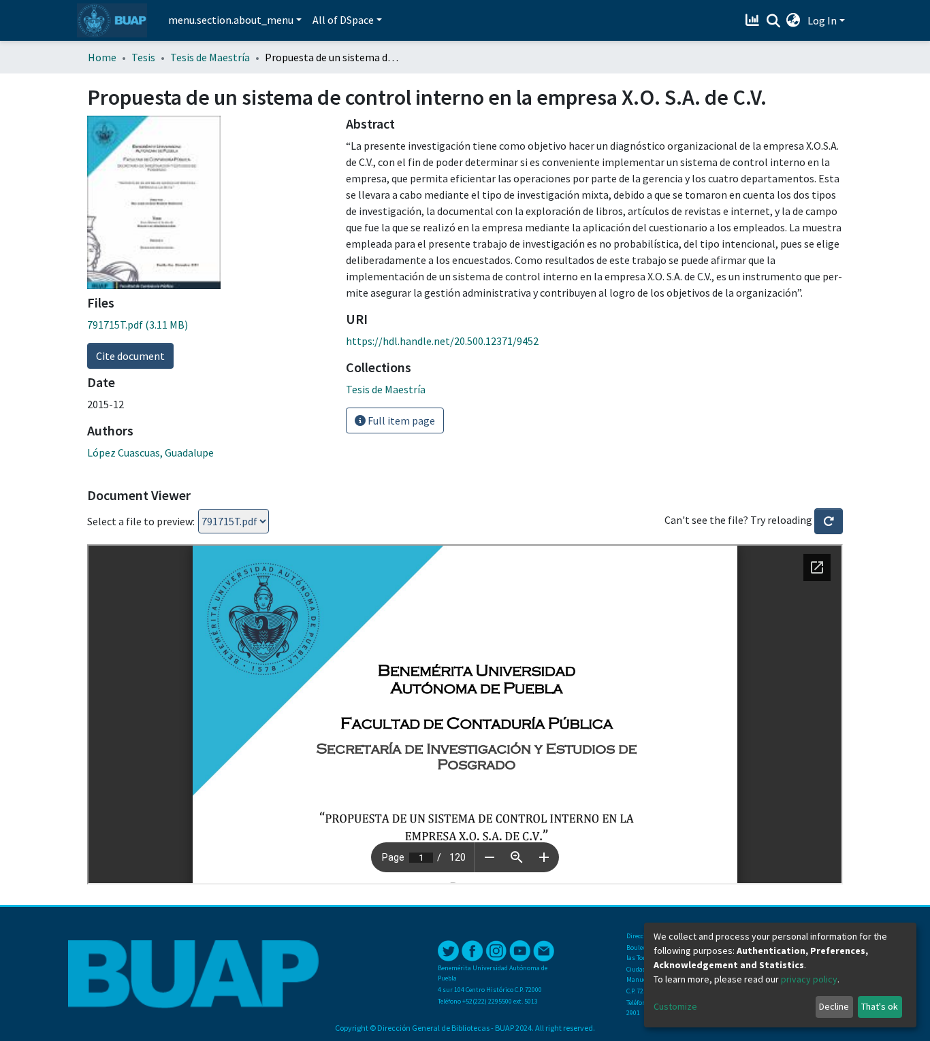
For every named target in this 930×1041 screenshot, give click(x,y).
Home (102, 57)
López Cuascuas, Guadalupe (150, 452)
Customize (675, 1006)
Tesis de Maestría (210, 57)
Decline (834, 1006)
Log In (822, 20)
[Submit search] (773, 21)
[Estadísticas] (754, 20)
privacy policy (809, 979)
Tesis (143, 57)
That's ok (879, 1006)
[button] (793, 20)
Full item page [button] (400, 420)
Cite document (130, 356)
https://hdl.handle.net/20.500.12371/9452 (442, 341)
